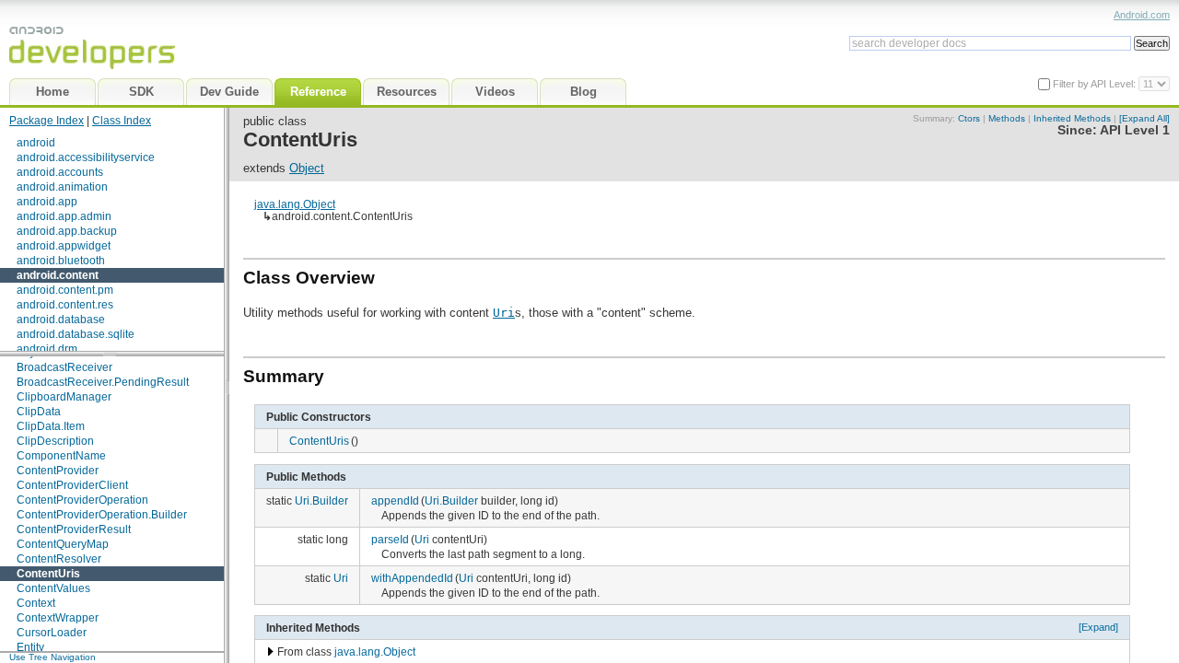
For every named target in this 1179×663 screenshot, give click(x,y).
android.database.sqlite (75, 334)
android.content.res (65, 304)
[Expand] (1098, 627)
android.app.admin (64, 216)
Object (306, 168)
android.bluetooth (61, 260)
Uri (504, 313)
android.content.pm (65, 290)
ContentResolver (59, 558)
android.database (61, 319)
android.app (47, 201)
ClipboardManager (64, 396)
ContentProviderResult (74, 529)
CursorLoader (52, 632)
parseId (390, 539)
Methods (1006, 118)
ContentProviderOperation (82, 500)
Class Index (121, 120)
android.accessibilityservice (86, 157)
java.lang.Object (294, 204)
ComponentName (61, 455)
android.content (58, 275)
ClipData (39, 411)
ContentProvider (58, 470)
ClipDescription (55, 441)
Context (36, 603)
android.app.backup (67, 231)
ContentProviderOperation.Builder (102, 514)
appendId (395, 500)
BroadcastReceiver (64, 367)
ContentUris (48, 573)
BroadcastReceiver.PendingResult (103, 382)
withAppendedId (412, 578)
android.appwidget (64, 245)
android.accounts (60, 172)
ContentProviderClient (72, 485)
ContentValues (53, 588)
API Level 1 (1135, 130)
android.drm (47, 349)
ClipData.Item (51, 426)
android (36, 142)
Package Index (46, 120)
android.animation (62, 186)
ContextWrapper (58, 617)
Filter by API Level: (1095, 83)
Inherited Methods (1072, 118)
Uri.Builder (321, 500)
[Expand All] (1144, 118)
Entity (30, 647)
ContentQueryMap (63, 544)
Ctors (969, 118)
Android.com (1142, 14)
